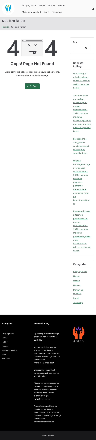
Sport (46, 12)
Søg (75, 42)
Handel (42, 5)
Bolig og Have (29, 5)
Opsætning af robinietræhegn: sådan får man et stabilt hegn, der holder (81, 80)
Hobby (51, 5)
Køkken (61, 5)
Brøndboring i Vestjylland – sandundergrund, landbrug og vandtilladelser (81, 146)
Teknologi (57, 12)
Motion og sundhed (31, 12)
